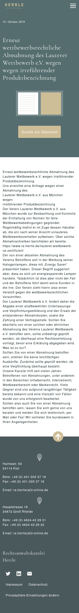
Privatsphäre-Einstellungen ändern (32, 595)
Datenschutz (38, 584)
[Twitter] (8, 573)
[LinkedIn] (18, 573)
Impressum (14, 584)
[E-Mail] (29, 573)
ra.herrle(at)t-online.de (30, 490)
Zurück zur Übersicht (39, 131)
